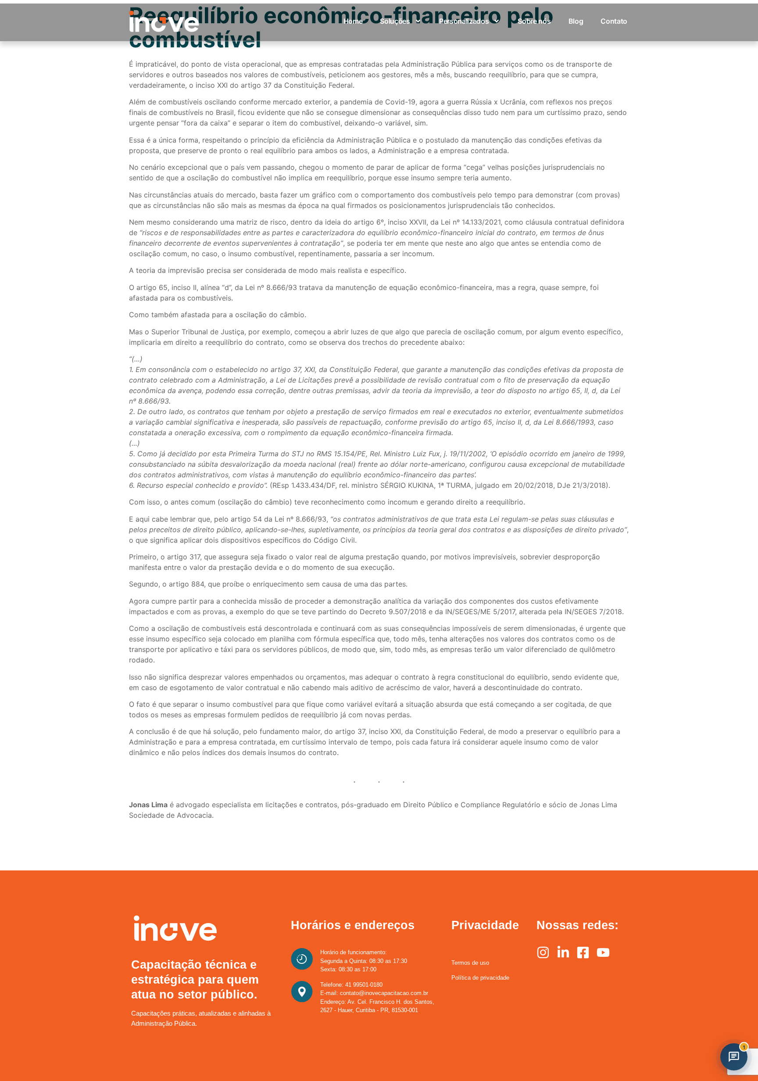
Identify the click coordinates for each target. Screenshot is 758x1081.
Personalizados (464, 21)
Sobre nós (534, 21)
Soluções (395, 21)
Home (353, 21)
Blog (575, 21)
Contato (614, 21)
